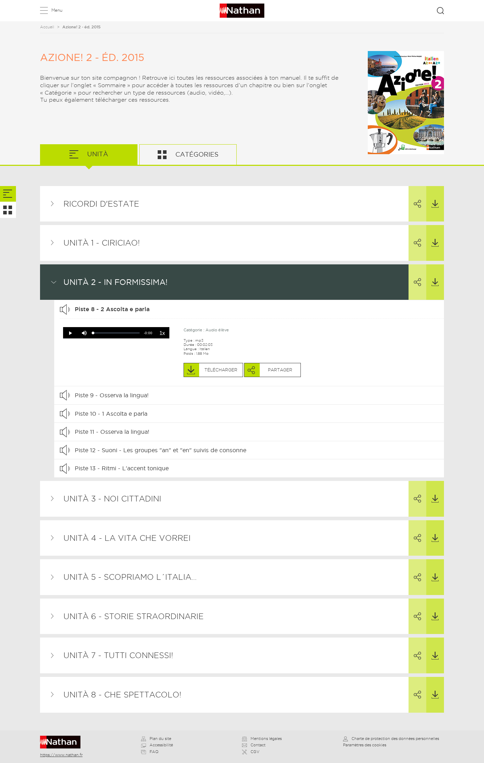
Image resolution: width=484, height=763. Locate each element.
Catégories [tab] (196, 154)
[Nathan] (62, 742)
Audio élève (217, 330)
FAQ (154, 752)
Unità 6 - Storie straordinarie (133, 616)
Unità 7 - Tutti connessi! (118, 655)
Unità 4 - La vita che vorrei (127, 538)
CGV (255, 752)
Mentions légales (266, 738)
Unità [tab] (96, 154)
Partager (417, 204)
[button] (70, 333)
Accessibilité (161, 745)
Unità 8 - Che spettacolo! (122, 694)
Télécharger (435, 204)
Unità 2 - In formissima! (115, 282)
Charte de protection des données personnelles (395, 738)
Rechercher (440, 10)
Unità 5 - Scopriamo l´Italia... (130, 577)
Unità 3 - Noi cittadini (112, 498)
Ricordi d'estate (101, 204)
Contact (258, 745)
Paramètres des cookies (364, 745)
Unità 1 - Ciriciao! (101, 243)
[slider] (116, 332)
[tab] (8, 194)
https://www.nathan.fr (61, 755)
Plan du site (160, 738)
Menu (56, 10)
